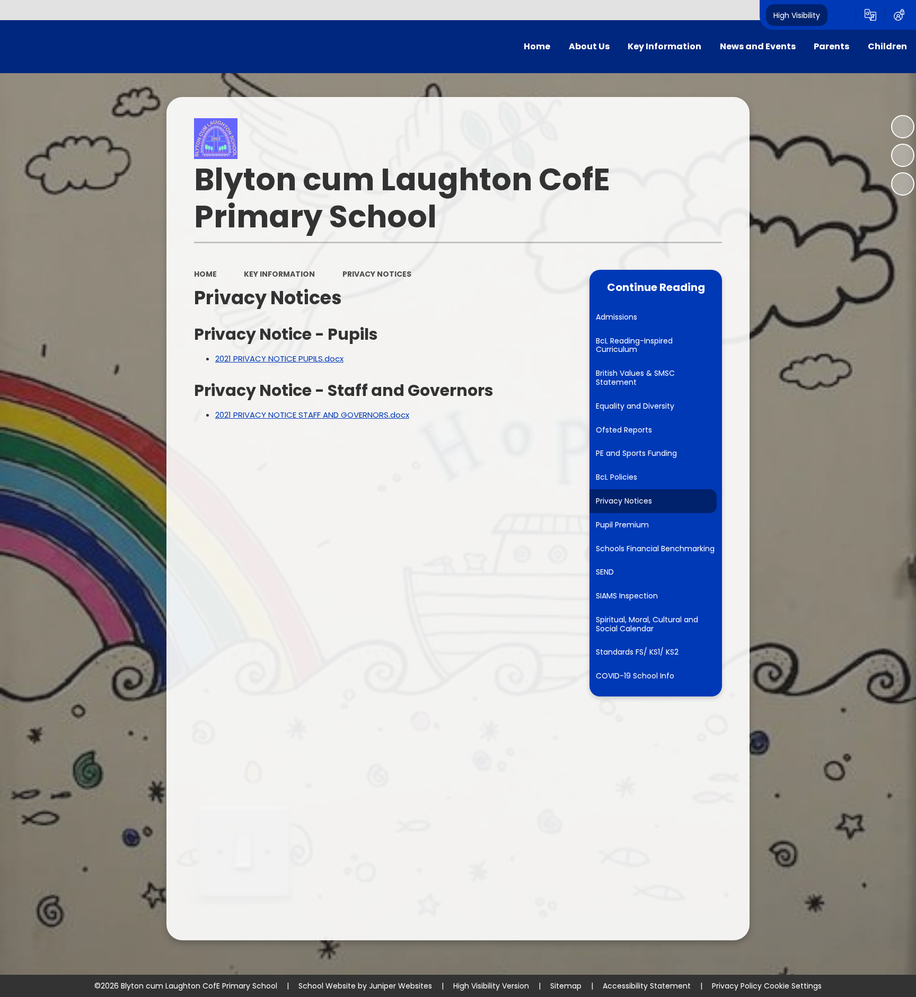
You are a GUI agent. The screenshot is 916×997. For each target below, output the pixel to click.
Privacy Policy (737, 986)
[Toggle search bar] (841, 15)
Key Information (279, 274)
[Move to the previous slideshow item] (902, 155)
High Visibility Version (491, 986)
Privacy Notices (376, 274)
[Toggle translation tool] (870, 15)
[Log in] (899, 15)
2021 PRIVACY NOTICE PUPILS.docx (279, 358)
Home (205, 274)
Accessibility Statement (647, 986)
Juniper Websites (400, 986)
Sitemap (566, 986)
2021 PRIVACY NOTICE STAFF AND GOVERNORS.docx (312, 414)
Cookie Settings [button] (793, 986)
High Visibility (796, 15)
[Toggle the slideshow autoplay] (902, 126)
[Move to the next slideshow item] (902, 184)
